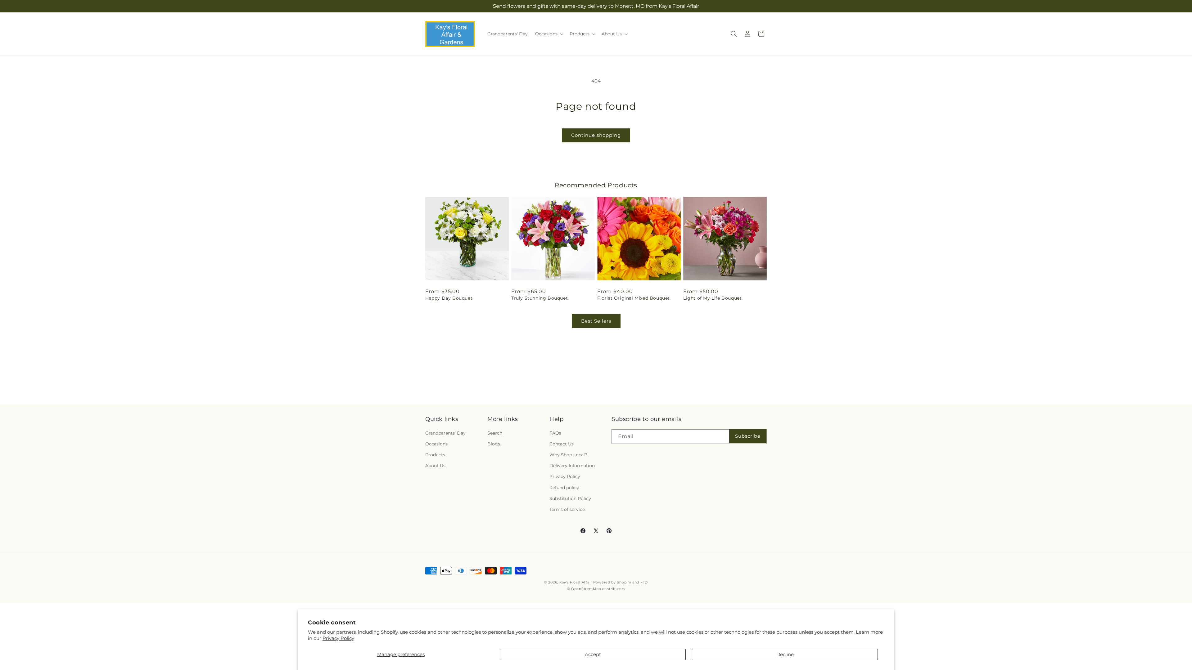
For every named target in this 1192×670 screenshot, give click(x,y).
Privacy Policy (338, 638)
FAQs (555, 433)
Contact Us (561, 444)
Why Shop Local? (568, 455)
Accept (593, 654)
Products (435, 455)
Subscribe (748, 436)
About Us (435, 465)
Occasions (436, 444)
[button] (548, 33)
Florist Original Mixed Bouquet (633, 298)
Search (494, 433)
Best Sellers (596, 321)
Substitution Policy (570, 498)
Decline (785, 654)
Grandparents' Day (445, 433)
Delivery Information (572, 465)
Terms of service (567, 509)
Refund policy (564, 487)
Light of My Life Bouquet (712, 298)
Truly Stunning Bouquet (539, 298)
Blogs (493, 444)
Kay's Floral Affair (575, 582)
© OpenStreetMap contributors (596, 589)
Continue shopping (596, 135)
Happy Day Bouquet (448, 298)
